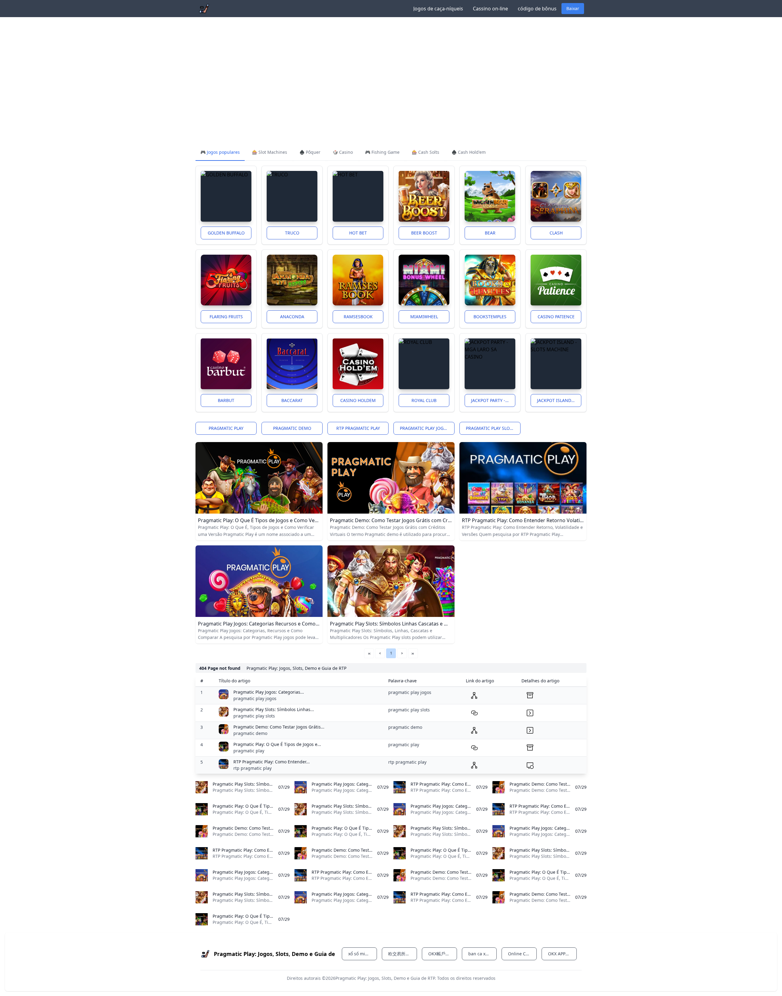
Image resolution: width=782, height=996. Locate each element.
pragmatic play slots (490, 428)
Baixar (572, 8)
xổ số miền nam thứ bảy (362, 954)
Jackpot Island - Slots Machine (559, 400)
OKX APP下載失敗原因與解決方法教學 (562, 954)
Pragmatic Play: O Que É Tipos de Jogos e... (277, 744)
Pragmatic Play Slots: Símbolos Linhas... (273, 709)
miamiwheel (424, 316)
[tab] (220, 152)
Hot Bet (358, 233)
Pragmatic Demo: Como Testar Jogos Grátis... (278, 727)
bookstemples (489, 316)
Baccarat (292, 400)
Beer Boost (424, 233)
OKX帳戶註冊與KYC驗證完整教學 (442, 954)
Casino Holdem (358, 400)
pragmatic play (226, 428)
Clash (556, 233)
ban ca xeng (480, 954)
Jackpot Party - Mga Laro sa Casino (493, 400)
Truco (292, 233)
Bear (490, 233)
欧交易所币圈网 (402, 954)
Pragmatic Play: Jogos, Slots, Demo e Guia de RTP (385, 978)
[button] (380, 653)
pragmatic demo (292, 428)
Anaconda (292, 316)
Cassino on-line (490, 8)
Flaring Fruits (226, 316)
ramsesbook (358, 316)
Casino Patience (556, 316)
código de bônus (537, 8)
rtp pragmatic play (358, 428)
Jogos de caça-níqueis (438, 8)
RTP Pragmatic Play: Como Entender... (271, 762)
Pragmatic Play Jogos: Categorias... (268, 692)
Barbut (226, 400)
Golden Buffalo (226, 233)
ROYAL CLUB (424, 400)
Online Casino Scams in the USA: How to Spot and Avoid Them (522, 954)
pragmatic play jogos (424, 428)
